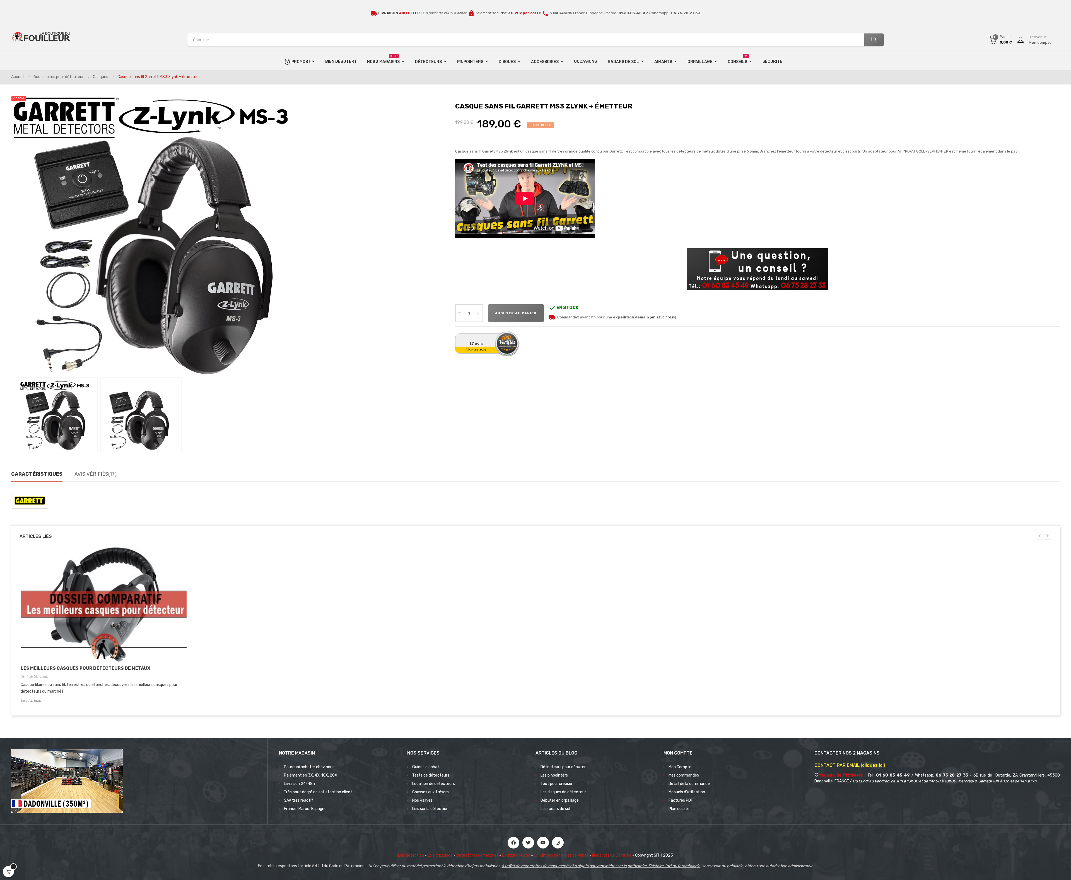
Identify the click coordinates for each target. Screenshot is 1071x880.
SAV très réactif (298, 800)
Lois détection (411, 855)
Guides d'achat (425, 767)
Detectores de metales (477, 855)
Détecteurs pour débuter (563, 767)
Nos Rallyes (422, 800)
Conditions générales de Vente (561, 855)
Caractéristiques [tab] (36, 474)
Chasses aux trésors (430, 792)
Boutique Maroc (516, 855)
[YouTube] (543, 842)
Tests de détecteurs (430, 775)
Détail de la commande (689, 783)
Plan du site (679, 808)
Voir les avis (476, 350)
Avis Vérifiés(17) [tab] (95, 474)
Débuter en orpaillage (560, 800)
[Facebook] (513, 842)
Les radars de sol (555, 808)
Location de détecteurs (433, 783)
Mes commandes (684, 775)
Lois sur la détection (430, 808)
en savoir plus (663, 317)
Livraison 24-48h (299, 783)
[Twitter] (528, 842)
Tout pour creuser (557, 783)
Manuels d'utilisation (687, 792)
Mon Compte (680, 767)
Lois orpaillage (440, 855)
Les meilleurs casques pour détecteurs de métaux (85, 668)
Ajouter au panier (516, 313)
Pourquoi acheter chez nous (309, 767)
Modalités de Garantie (611, 855)
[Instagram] (558, 842)
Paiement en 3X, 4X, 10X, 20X (310, 775)
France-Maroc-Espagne (305, 808)
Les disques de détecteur (563, 792)
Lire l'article (31, 700)
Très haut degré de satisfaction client (318, 792)
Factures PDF (681, 800)
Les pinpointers (554, 775)
